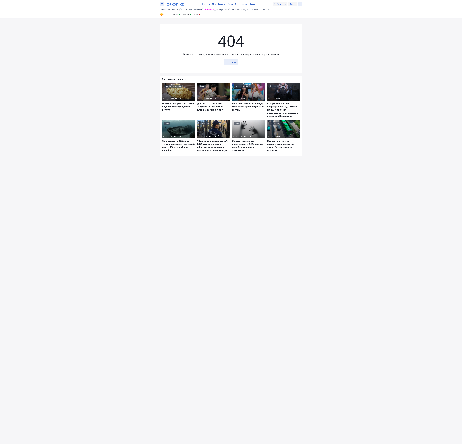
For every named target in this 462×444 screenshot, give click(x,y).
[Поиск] (300, 4)
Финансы (222, 4)
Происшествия (241, 4)
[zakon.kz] (175, 4)
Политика (206, 4)
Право (252, 4)
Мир (214, 4)
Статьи (230, 4)
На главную (231, 62)
